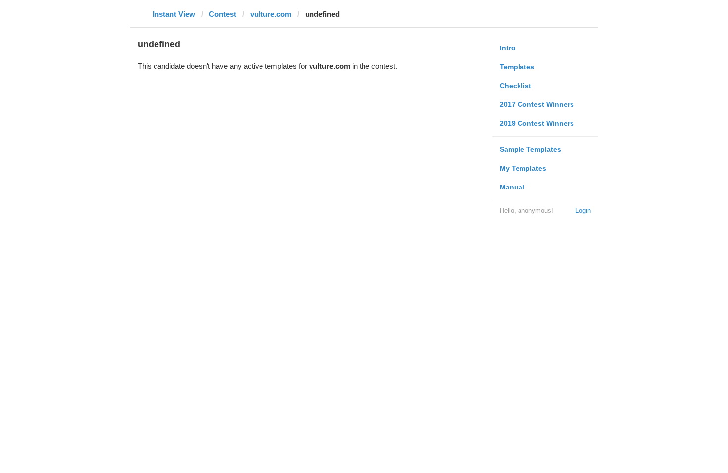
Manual (512, 187)
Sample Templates (530, 149)
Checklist (515, 86)
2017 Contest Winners (537, 104)
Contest (222, 14)
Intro (508, 48)
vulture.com (270, 14)
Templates (517, 67)
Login (583, 210)
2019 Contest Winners (537, 123)
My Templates (523, 168)
